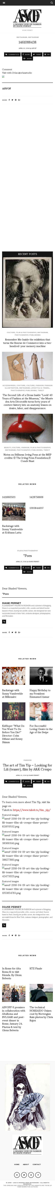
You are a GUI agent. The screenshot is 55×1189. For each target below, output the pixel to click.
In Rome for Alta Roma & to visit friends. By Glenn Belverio (12, 973)
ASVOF (33, 48)
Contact (37, 1164)
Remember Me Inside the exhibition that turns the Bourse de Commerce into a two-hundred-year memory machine (27, 343)
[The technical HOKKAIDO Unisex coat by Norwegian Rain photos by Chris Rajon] (41, 993)
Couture (20, 385)
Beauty (7, 448)
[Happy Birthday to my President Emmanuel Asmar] (41, 676)
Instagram (21, 37)
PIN (48, 54)
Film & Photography (26, 332)
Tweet (41, 390)
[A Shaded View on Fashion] (27, 18)
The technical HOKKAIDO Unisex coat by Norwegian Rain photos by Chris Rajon (41, 1013)
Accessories (9, 385)
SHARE (27, 54)
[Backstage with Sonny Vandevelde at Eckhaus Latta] (13, 512)
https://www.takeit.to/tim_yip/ (31, 809)
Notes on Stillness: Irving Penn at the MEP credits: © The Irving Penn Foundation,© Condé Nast (27, 458)
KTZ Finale (36, 968)
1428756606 (36, 497)
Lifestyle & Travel (40, 388)
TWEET (38, 54)
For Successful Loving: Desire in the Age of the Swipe (41, 729)
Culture (11, 332)
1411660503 (8, 497)
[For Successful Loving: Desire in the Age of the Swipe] (41, 711)
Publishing (34, 335)
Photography (21, 335)
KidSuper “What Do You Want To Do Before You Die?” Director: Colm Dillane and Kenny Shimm (13, 734)
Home (16, 1164)
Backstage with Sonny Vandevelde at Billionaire (12, 693)
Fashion (40, 385)
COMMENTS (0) (13, 54)
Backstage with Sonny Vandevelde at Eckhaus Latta (12, 529)
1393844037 (37, 507)
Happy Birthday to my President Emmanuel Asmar (40, 693)
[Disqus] (27, 143)
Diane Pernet (34, 561)
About (26, 1164)
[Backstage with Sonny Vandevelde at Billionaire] (13, 676)
